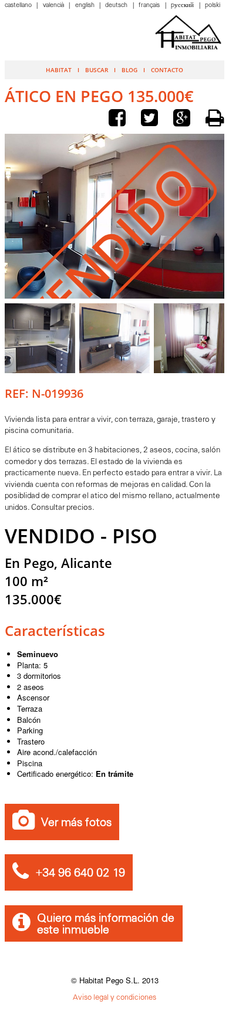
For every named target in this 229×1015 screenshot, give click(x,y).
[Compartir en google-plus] (184, 119)
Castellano (19, 5)
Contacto (167, 70)
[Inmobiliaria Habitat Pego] (188, 32)
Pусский (183, 5)
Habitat (59, 70)
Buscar (96, 70)
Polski (212, 5)
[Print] (215, 118)
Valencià (54, 5)
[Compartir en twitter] (152, 119)
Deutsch (117, 5)
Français (150, 5)
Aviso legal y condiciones (114, 997)
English (85, 5)
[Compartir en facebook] (120, 119)
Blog (129, 70)
